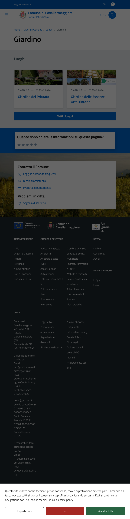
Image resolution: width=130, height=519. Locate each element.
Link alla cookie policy (60, 500)
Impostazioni (24, 511)
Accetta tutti (105, 511)
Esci (65, 511)
